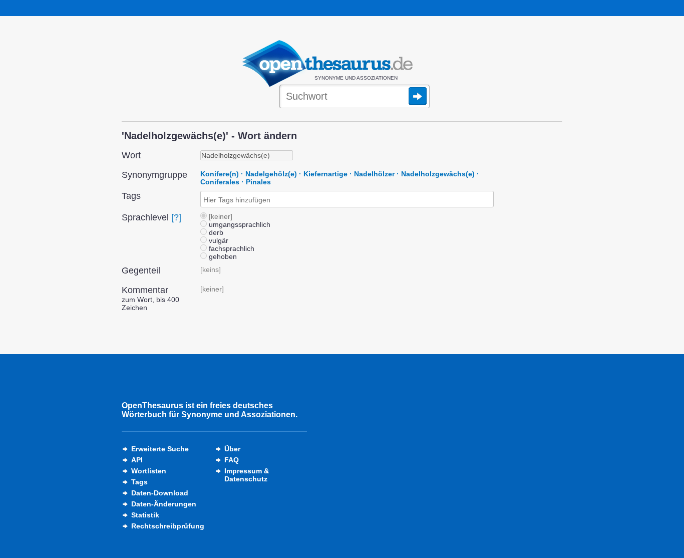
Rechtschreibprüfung (167, 526)
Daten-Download (159, 493)
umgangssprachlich (238, 224)
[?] (176, 217)
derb (215, 232)
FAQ (231, 460)
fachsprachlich (230, 248)
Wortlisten (148, 471)
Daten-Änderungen (163, 504)
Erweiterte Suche (160, 449)
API (137, 460)
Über (232, 449)
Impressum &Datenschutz (246, 475)
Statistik (145, 515)
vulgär (217, 240)
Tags (139, 482)
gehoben (222, 256)
